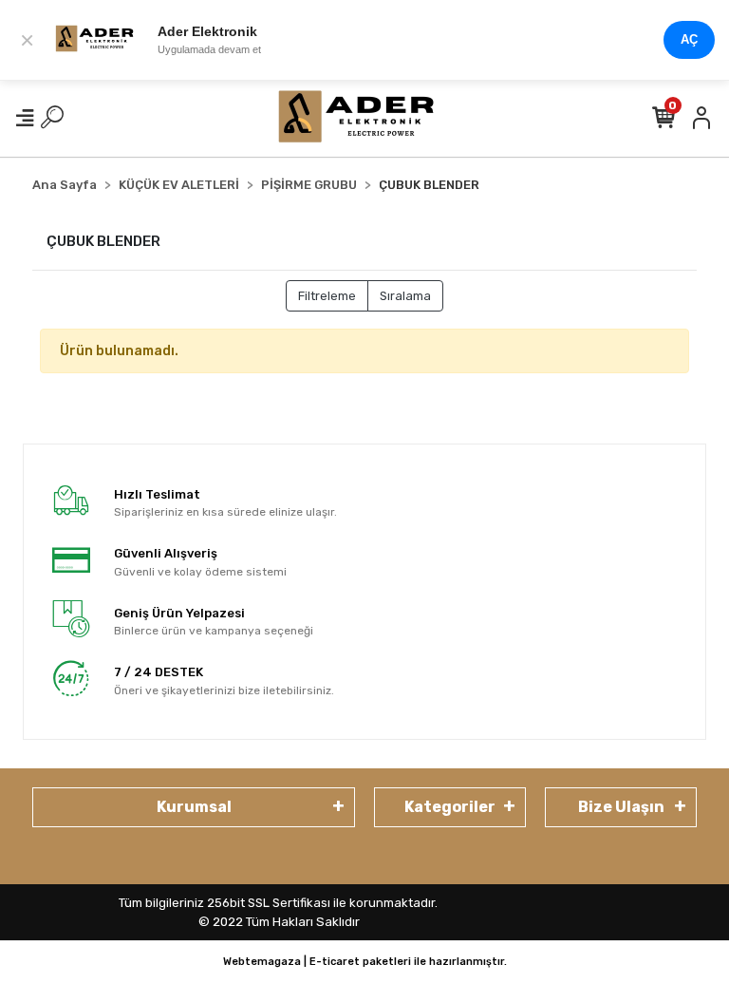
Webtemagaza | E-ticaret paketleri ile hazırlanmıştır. (365, 961)
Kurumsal (194, 807)
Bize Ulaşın (621, 807)
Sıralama (405, 296)
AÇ (689, 39)
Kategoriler (449, 807)
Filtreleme (327, 296)
